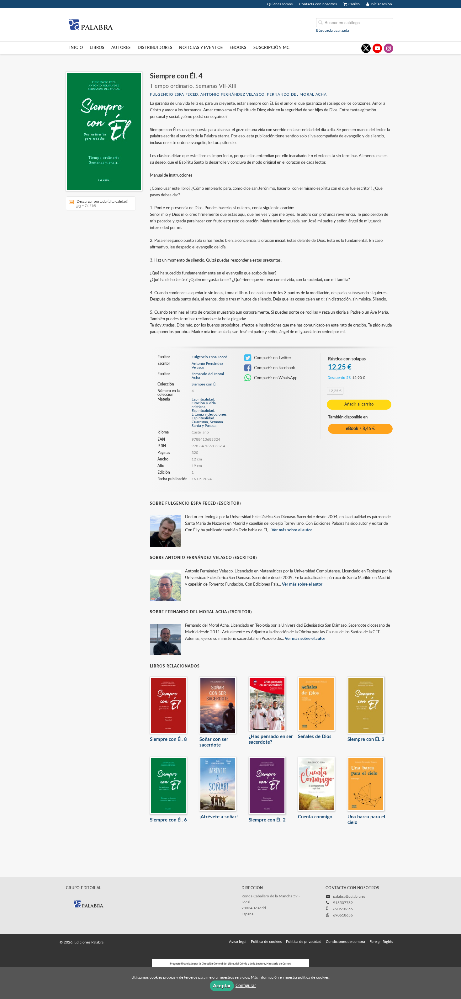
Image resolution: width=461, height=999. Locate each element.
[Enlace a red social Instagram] (388, 48)
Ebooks (238, 48)
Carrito (354, 4)
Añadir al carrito (359, 404)
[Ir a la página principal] (90, 24)
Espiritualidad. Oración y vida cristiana (204, 403)
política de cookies (313, 977)
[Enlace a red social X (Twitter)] (366, 48)
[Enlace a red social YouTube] (377, 48)
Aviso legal (237, 941)
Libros (97, 48)
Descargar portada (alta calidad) (102, 203)
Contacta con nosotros (318, 4)
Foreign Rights (381, 941)
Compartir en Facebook (274, 368)
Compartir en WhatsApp (275, 378)
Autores (121, 48)
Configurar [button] (246, 986)
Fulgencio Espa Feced (174, 94)
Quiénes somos (280, 4)
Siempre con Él (204, 384)
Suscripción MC (271, 48)
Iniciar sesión (381, 4)
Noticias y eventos (201, 48)
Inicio (76, 48)
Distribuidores (155, 48)
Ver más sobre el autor (292, 530)
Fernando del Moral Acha (296, 94)
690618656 (343, 915)
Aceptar (222, 985)
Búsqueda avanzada (332, 30)
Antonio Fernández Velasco (232, 94)
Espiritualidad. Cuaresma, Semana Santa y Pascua (207, 422)
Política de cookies (266, 941)
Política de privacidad (303, 941)
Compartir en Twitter (272, 358)
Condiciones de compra (345, 941)
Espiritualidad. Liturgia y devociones (209, 412)
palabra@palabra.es (349, 896)
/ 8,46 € (360, 429)
